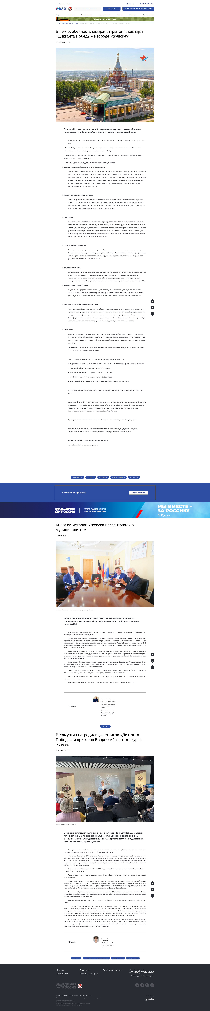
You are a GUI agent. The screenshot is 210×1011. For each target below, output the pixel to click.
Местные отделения (104, 15)
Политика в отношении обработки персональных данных (73, 1003)
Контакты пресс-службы (89, 974)
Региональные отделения (113, 970)
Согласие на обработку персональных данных (69, 1005)
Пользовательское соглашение (65, 1000)
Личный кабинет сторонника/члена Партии (138, 9)
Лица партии (71, 15)
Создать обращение (138, 492)
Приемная (119, 15)
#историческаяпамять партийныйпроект (96, 958)
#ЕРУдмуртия (103, 477)
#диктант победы (118, 958)
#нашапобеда (134, 477)
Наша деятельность (86, 15)
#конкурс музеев (133, 958)
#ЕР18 (90, 477)
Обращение (111, 9)
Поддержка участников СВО (105, 19)
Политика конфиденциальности (65, 1002)
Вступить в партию (148, 15)
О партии (58, 15)
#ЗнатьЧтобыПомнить (118, 477)
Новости (77, 23)
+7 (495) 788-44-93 (141, 972)
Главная (58, 23)
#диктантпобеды (77, 477)
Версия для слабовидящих (146, 3)
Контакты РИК (62, 974)
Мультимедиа (132, 15)
